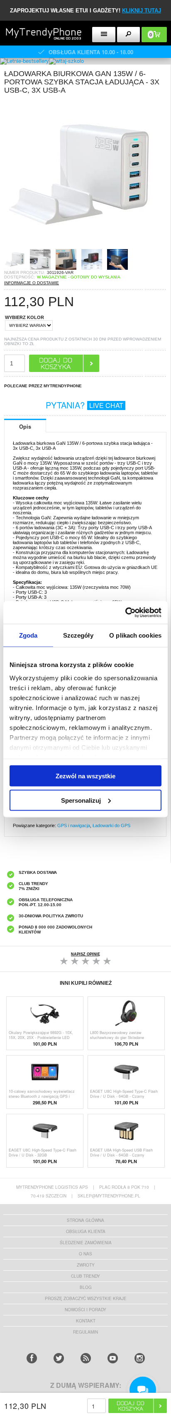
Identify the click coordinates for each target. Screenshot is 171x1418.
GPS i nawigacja (73, 825)
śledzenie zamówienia (86, 1242)
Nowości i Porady (85, 1309)
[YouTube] (112, 1358)
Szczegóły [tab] (78, 635)
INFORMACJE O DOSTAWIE (31, 283)
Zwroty (86, 1265)
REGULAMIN (85, 1332)
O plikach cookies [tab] (135, 635)
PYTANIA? (84, 405)
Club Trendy (85, 1276)
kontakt (85, 1321)
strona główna (85, 1220)
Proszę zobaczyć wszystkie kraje (86, 1298)
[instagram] (139, 1358)
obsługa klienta (85, 1231)
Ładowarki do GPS (111, 825)
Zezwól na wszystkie (85, 776)
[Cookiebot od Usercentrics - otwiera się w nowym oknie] (125, 612)
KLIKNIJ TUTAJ (141, 10)
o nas (85, 1254)
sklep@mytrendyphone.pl (109, 1196)
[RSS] (86, 1358)
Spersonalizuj (81, 800)
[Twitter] (59, 1358)
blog (86, 1287)
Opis (25, 426)
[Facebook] (32, 1358)
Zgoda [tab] (28, 635)
